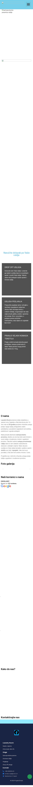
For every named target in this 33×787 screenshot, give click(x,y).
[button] (28, 4)
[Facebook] (16, 732)
